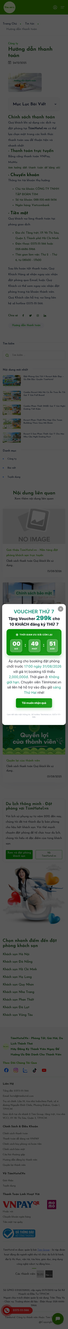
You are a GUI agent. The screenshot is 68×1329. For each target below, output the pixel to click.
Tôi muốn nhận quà (34, 703)
